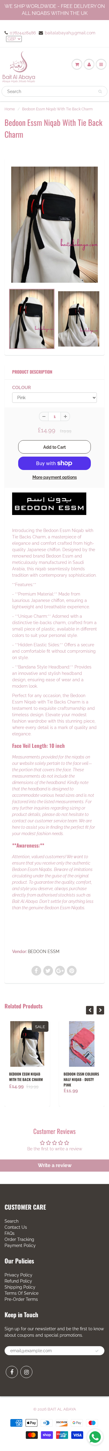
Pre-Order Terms (21, 1299)
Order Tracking (19, 1239)
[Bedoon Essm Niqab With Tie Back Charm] (54, 224)
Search (11, 1221)
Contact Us (16, 1227)
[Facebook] (12, 1372)
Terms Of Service (21, 1293)
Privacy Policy (18, 1275)
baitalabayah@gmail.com (70, 32)
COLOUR (21, 387)
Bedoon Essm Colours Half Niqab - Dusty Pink (67, 1079)
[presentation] (90, 1010)
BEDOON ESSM (43, 951)
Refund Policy (18, 1281)
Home (10, 109)
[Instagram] (26, 1372)
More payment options (54, 477)
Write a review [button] (54, 1165)
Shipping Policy (20, 1287)
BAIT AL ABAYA (62, 1409)
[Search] (100, 91)
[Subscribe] (97, 1351)
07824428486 (23, 32)
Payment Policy (20, 1245)
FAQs (10, 1233)
